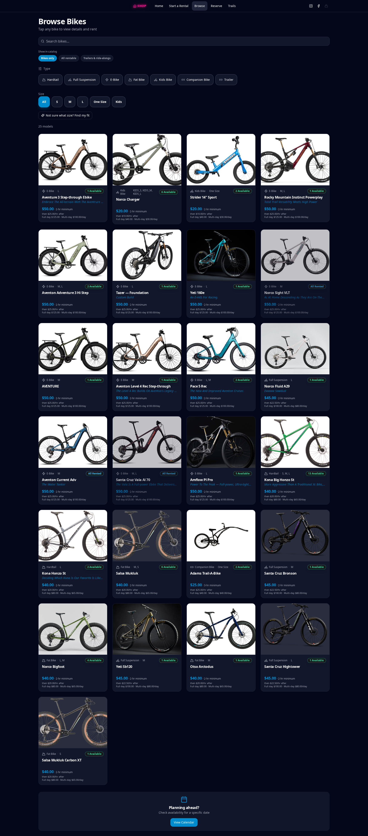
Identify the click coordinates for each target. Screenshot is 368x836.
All (44, 102)
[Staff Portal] (326, 6)
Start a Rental (178, 6)
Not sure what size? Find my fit (67, 115)
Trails (232, 6)
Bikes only (47, 58)
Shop (142, 6)
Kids (119, 102)
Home (159, 6)
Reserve (216, 6)
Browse (199, 6)
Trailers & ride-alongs (97, 58)
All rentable (68, 58)
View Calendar (184, 822)
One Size (100, 102)
